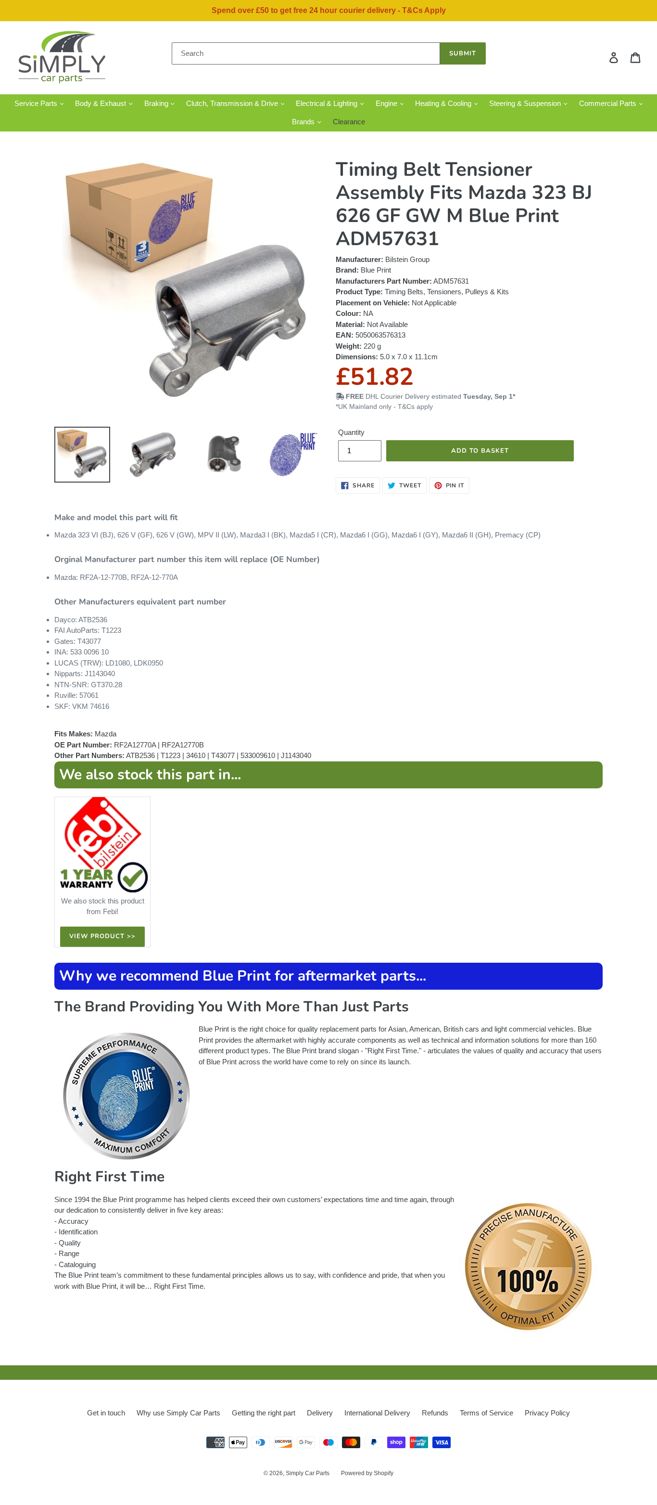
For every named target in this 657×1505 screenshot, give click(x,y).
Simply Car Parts (307, 1473)
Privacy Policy (547, 1413)
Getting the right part (263, 1413)
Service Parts (36, 103)
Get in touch (106, 1413)
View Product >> (102, 936)
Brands (304, 122)
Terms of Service (486, 1413)
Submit (462, 53)
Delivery (320, 1413)
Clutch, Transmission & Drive (233, 103)
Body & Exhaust (101, 103)
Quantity (351, 432)
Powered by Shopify (367, 1473)
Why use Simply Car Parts (178, 1413)
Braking (157, 103)
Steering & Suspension (526, 103)
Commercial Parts (608, 103)
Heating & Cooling (444, 103)
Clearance (349, 122)
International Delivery (377, 1413)
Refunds (435, 1413)
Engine (387, 103)
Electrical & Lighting (327, 103)
